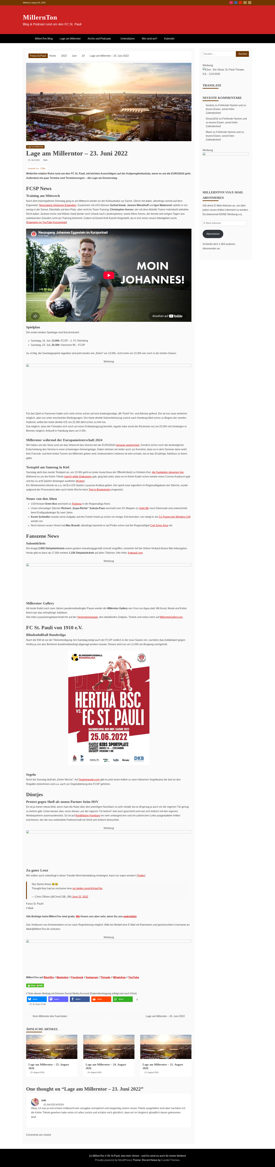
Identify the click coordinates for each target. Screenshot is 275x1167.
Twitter (141, 875)
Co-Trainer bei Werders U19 (174, 516)
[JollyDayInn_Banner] (108, 366)
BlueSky (245, 2)
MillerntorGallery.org (171, 617)
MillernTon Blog (44, 38)
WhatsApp (119, 977)
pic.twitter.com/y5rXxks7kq (87, 888)
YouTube (240, 2)
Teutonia (76, 503)
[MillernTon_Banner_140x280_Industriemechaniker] (108, 832)
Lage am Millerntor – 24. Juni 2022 (165, 1016)
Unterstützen (127, 38)
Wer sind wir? (149, 38)
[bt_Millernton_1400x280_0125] (108, 565)
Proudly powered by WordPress (113, 1160)
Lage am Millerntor (70, 38)
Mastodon (249, 2)
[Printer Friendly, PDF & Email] (35, 987)
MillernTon (40, 17)
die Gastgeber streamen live (168, 472)
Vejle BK (144, 508)
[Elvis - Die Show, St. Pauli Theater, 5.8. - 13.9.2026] (226, 74)
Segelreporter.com (89, 779)
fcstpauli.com (135, 552)
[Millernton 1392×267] (108, 942)
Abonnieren (213, 234)
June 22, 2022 (80, 896)
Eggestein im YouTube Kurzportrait (46, 222)
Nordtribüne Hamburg (87, 815)
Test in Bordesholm (99, 489)
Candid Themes (170, 1160)
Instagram (231, 2)
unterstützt (129, 916)
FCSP (43, 1004)
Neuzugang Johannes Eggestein (57, 205)
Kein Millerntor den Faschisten (50, 1016)
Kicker (80, 481)
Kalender (169, 38)
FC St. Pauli (35, 1004)
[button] (37, 999)
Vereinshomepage (87, 617)
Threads (105, 977)
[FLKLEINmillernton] (226, 154)
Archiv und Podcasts (99, 38)
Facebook (235, 2)
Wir (78, 916)
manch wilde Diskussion (78, 476)
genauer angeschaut (127, 445)
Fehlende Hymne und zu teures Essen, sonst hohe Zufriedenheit (226, 109)
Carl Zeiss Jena (159, 525)
